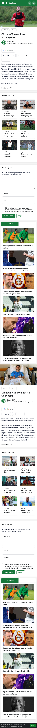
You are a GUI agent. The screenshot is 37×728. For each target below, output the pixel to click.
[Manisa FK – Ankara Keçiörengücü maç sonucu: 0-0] (27, 129)
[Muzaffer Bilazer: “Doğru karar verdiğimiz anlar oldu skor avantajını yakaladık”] (9, 109)
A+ (22, 55)
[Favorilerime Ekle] (14, 55)
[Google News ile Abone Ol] (8, 51)
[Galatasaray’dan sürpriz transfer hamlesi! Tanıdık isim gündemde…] (18, 284)
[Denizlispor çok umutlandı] (9, 485)
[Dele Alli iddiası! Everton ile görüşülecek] (18, 306)
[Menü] (3, 3)
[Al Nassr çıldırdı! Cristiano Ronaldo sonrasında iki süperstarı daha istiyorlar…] (18, 261)
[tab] (27, 224)
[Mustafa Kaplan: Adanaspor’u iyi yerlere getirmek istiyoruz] (27, 485)
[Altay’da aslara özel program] (9, 129)
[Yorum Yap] (18, 55)
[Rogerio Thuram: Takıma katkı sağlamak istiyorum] (27, 505)
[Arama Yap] (29, 3)
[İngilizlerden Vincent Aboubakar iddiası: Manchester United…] (18, 328)
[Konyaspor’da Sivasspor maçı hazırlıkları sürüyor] (18, 238)
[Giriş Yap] (34, 3)
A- (26, 55)
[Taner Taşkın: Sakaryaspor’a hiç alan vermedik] (27, 465)
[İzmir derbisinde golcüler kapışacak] (9, 505)
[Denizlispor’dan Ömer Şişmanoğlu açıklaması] (9, 465)
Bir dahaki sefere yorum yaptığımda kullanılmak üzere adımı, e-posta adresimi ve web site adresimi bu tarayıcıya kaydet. (19, 210)
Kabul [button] (33, 725)
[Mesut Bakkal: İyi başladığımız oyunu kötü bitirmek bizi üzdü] (27, 109)
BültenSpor (11, 3)
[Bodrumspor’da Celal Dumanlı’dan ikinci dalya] (27, 149)
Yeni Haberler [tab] (10, 224)
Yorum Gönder (8, 216)
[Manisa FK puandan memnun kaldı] (9, 149)
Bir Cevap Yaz (7, 168)
